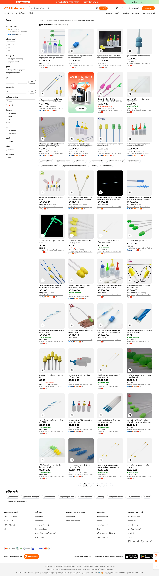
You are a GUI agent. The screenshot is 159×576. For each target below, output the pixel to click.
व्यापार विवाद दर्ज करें (102, 525)
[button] (97, 8)
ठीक (32, 82)
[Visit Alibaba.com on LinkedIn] (133, 541)
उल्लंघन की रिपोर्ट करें (102, 537)
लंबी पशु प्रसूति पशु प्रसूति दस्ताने (17, 501)
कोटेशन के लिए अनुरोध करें (73, 521)
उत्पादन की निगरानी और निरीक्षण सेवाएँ (45, 533)
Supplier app (86, 556)
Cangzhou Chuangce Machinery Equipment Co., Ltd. (110, 65)
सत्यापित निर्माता (70, 517)
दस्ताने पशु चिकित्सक (47, 161)
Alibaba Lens (13, 556)
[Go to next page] (111, 485)
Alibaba (41, 20)
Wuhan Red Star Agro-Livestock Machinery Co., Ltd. (110, 207)
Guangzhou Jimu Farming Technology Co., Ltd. (81, 65)
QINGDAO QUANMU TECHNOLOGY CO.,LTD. (139, 63)
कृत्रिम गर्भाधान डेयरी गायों (116, 497)
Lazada (79, 566)
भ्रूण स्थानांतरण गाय (50, 497)
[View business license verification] (99, 573)
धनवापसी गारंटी (39, 521)
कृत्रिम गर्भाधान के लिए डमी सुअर (116, 161)
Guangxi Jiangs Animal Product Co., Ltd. (110, 110)
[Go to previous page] (80, 485)
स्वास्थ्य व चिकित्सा (52, 20)
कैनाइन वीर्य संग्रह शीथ (97, 161)
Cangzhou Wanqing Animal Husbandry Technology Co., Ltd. (139, 207)
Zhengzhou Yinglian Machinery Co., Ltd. (139, 153)
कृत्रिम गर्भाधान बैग (107, 165)
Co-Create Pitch (9, 521)
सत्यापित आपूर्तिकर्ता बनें (134, 529)
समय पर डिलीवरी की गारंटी (42, 525)
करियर (6, 529)
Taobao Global (88, 566)
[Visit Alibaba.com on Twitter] (138, 541)
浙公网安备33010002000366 (115, 573)
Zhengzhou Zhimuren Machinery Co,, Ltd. (52, 108)
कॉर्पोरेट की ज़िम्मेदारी (9, 525)
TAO (96, 566)
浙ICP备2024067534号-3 (134, 573)
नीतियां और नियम (39, 537)
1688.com (57, 566)
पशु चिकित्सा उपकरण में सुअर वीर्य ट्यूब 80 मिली (74, 165)
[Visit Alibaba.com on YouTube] (146, 541)
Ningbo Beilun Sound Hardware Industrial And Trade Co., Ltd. (139, 110)
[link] (156, 555)
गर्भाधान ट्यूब (101, 497)
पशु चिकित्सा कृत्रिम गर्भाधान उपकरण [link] (84, 20)
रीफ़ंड (98, 529)
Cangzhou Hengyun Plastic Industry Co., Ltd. (52, 250)
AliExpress (48, 566)
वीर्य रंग (148, 497)
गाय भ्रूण (94, 165)
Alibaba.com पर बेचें (134, 517)
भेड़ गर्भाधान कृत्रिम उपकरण (67, 497)
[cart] (123, 8)
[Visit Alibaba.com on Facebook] (129, 541)
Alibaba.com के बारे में (11, 512)
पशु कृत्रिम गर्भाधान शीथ (134, 497)
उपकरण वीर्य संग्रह (13, 497)
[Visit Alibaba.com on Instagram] (142, 541)
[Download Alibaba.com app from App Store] (131, 556)
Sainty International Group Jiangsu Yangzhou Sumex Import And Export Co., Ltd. (81, 207)
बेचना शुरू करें (131, 521)
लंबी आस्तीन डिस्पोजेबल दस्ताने (49, 165)
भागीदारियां (131, 533)
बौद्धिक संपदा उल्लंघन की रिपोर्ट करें (106, 533)
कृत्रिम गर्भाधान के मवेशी (64, 161)
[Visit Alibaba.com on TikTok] (151, 541)
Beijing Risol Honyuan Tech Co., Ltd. (51, 207)
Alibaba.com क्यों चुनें (10, 517)
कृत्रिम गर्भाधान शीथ (80, 161)
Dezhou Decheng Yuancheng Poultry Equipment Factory (52, 65)
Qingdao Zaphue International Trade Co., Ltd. (52, 153)
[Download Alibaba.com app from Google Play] (147, 556)
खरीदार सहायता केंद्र (102, 517)
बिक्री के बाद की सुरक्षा (41, 529)
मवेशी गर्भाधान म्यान (134, 161)
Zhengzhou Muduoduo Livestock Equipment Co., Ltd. (81, 153)
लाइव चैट (99, 521)
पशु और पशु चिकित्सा (65, 20)
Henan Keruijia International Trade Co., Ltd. (110, 153)
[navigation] (21, 253)
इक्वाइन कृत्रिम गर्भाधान (86, 497)
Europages (111, 566)
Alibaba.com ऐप (99, 556)
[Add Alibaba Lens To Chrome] (31, 556)
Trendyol (102, 566)
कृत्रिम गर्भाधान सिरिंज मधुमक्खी (31, 497)
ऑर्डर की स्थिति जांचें (133, 525)
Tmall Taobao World (68, 566)
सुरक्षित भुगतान (39, 517)
